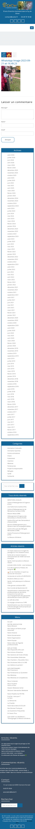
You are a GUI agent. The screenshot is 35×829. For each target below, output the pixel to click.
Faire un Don (11, 685)
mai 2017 (10, 422)
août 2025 (10, 178)
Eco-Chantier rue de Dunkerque (23, 772)
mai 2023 (10, 246)
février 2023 (11, 252)
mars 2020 (11, 341)
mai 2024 (10, 216)
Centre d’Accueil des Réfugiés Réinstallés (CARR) (17, 529)
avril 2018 (10, 399)
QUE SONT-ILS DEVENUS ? (16, 717)
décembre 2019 (12, 348)
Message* (4, 108)
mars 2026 (11, 165)
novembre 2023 (12, 231)
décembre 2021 (12, 287)
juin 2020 (10, 333)
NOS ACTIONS (12, 648)
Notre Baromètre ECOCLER (16, 706)
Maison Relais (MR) (13, 513)
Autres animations (13, 453)
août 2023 (10, 239)
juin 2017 (10, 419)
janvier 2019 (11, 376)
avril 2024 (10, 218)
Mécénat (10, 463)
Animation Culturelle (14, 448)
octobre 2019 (11, 353)
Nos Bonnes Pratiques (14, 708)
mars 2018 (11, 402)
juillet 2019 (11, 361)
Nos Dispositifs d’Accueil (15, 650)
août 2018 (10, 389)
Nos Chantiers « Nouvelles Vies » (18, 660)
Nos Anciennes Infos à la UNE (17, 662)
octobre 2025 (11, 175)
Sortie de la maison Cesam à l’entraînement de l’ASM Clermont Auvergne (18, 556)
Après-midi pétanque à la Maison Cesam (18, 582)
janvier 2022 (11, 285)
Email (3, 130)
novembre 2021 (12, 290)
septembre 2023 (13, 236)
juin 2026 (10, 160)
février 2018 (11, 404)
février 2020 (11, 343)
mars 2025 (11, 190)
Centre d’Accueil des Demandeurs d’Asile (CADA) (18, 521)
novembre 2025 (12, 173)
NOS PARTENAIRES (13, 668)
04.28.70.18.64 (7, 788)
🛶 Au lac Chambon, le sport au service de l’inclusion (18, 572)
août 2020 (10, 328)
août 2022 (10, 267)
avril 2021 (10, 307)
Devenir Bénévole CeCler (15, 688)
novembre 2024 (12, 201)
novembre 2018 (12, 381)
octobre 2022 (11, 262)
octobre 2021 (11, 292)
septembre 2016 (13, 435)
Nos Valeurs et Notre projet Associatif (16, 629)
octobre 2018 (11, 384)
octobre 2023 (11, 234)
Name (3, 122)
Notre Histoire (12, 633)
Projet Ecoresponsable (15, 468)
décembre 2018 (12, 379)
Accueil (9, 622)
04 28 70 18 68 (26, 17)
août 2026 (10, 155)
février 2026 (11, 168)
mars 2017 (11, 427)
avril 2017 (10, 424)
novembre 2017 (12, 409)
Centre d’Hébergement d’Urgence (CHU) (18, 503)
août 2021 (10, 297)
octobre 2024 (11, 203)
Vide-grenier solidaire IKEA (16, 585)
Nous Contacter (12, 681)
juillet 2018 (11, 391)
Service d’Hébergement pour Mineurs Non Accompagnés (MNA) (19, 525)
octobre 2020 (11, 323)
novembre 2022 (12, 259)
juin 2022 (10, 272)
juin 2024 (10, 213)
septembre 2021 (13, 295)
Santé (9, 473)
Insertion (10, 461)
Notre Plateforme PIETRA (15, 694)
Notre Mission (12, 626)
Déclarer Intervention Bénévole (17, 690)
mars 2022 (11, 279)
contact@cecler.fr (11, 17)
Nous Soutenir (12, 684)
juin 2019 (10, 363)
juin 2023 (10, 244)
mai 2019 (10, 366)
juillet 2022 (11, 269)
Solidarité (10, 476)
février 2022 (11, 282)
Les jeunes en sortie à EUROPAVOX (19, 576)
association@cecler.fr (10, 792)
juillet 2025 (11, 180)
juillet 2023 (11, 241)
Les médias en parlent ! (15, 665)
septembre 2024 (13, 206)
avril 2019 (10, 369)
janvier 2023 (11, 254)
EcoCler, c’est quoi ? (13, 696)
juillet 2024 (11, 211)
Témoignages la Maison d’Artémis (18, 718)
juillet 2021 (11, 300)
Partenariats (11, 466)
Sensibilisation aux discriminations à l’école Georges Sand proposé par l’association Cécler (19, 606)
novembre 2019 (12, 351)
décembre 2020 (12, 318)
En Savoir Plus (12, 713)
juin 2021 (10, 302)
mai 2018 (10, 396)
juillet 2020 (11, 330)
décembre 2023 (12, 229)
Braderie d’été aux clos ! (15, 579)
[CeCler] (17, 5)
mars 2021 (11, 310)
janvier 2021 (11, 315)
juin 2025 (10, 183)
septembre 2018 (13, 386)
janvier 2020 (11, 346)
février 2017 (11, 430)
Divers (9, 456)
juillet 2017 (11, 417)
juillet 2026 (11, 157)
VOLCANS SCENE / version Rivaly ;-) (18, 770)
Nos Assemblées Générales (16, 657)
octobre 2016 (11, 432)
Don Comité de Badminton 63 (17, 588)
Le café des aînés (13, 600)
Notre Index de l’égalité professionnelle (15, 644)
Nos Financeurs (12, 670)
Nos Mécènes (11, 675)
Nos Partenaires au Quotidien (17, 672)
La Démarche (11, 700)
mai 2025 (10, 185)
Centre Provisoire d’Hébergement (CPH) (18, 534)
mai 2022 (10, 274)
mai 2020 (10, 335)
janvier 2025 (11, 196)
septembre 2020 (13, 325)
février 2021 (11, 313)
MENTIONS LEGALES (14, 500)
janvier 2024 (11, 226)
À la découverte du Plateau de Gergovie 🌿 (17, 568)
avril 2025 (10, 188)
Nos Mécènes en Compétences (17, 678)
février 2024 (11, 224)
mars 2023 (11, 249)
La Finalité (10, 703)
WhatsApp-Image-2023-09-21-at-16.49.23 (16, 62)
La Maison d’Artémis (14, 537)
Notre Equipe (11, 640)
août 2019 (10, 358)
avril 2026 (10, 162)
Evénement (11, 458)
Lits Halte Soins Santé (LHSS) (16, 507)
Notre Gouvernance (13, 635)
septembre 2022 (13, 264)
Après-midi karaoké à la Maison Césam (18, 561)
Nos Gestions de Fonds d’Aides (17, 655)
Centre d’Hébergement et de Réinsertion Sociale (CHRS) (16, 510)
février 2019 (11, 374)
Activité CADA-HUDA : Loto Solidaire (19, 565)
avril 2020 (10, 338)
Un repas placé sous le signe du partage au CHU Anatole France (18, 551)
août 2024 (10, 208)
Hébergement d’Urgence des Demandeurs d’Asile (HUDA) (17, 517)
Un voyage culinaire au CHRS (17, 602)
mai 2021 (10, 305)
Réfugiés (10, 471)
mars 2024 (11, 221)
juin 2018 (10, 394)
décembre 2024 (12, 198)
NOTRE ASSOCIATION (14, 624)
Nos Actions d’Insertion (15, 652)
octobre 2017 (11, 412)
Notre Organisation (13, 638)
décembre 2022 (12, 257)
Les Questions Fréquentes (16, 711)
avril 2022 (10, 277)
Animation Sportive (13, 451)
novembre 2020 (12, 320)
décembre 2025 (12, 170)
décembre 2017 (12, 407)
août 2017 (10, 414)
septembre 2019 (13, 356)
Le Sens (9, 698)
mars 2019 (11, 371)
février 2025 (11, 193)
